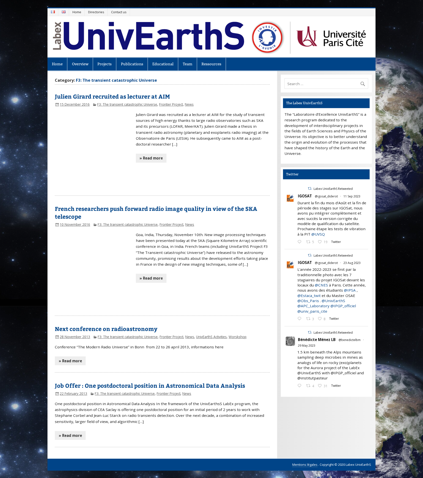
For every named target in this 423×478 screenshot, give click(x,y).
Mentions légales (304, 464)
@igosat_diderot (326, 196)
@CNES (321, 285)
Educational (163, 64)
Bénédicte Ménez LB (317, 339)
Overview (80, 64)
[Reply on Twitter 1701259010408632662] (300, 242)
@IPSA (350, 290)
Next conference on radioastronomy (106, 328)
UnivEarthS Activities (211, 336)
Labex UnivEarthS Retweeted (333, 189)
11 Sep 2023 (351, 196)
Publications (132, 64)
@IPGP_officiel (343, 305)
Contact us (119, 12)
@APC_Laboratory (313, 305)
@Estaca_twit (309, 295)
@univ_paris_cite (312, 311)
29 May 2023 (306, 345)
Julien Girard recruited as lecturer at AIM (112, 96)
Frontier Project (171, 104)
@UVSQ (318, 234)
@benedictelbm (350, 340)
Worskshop (238, 336)
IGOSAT (305, 195)
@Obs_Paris (308, 300)
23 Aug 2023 (352, 263)
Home (76, 12)
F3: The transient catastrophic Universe (127, 104)
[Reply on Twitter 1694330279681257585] (300, 319)
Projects (104, 64)
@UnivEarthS (333, 300)
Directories (96, 12)
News (189, 104)
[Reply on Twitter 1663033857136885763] (300, 386)
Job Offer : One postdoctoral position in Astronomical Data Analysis (150, 385)
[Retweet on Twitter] (309, 188)
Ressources (211, 64)
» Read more (151, 158)
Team (187, 64)
